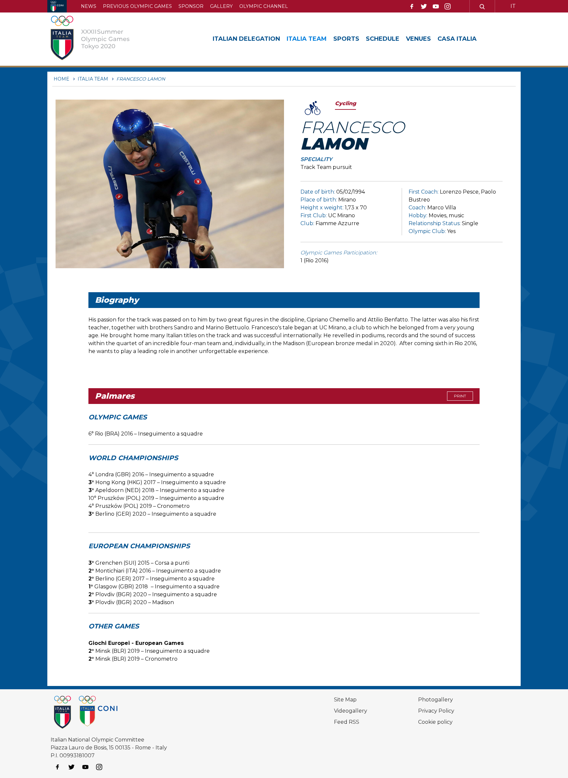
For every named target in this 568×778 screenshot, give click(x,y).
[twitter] (423, 6)
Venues (418, 38)
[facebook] (412, 6)
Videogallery (350, 711)
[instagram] (447, 6)
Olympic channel (263, 6)
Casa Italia (457, 38)
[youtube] (436, 6)
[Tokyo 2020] (98, 39)
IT (513, 6)
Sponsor (190, 6)
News (88, 6)
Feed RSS (346, 722)
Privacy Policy (436, 711)
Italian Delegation (246, 38)
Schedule (382, 38)
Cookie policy (435, 722)
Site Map (345, 699)
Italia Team (307, 38)
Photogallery (435, 699)
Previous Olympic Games (137, 6)
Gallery (221, 6)
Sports (346, 38)
